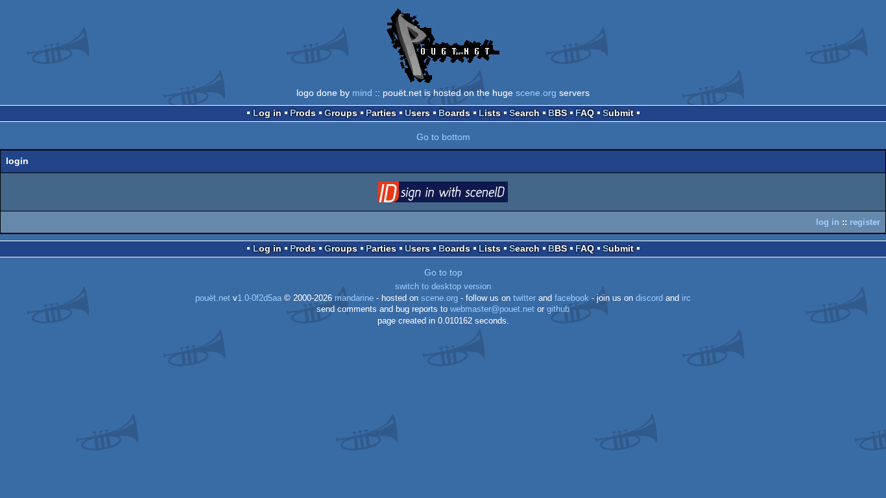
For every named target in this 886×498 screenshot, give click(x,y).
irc (686, 298)
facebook (572, 298)
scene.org (536, 93)
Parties (381, 113)
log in (827, 222)
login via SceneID (463, 194)
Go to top (443, 272)
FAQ (584, 113)
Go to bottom (443, 137)
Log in (267, 113)
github (558, 309)
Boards (454, 113)
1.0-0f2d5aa (259, 298)
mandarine (354, 298)
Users (417, 113)
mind (362, 93)
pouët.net (212, 298)
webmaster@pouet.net (492, 309)
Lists (490, 113)
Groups (340, 113)
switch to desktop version (443, 286)
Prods (303, 113)
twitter (524, 298)
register (865, 222)
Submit (618, 113)
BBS (557, 113)
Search (524, 113)
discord (649, 298)
